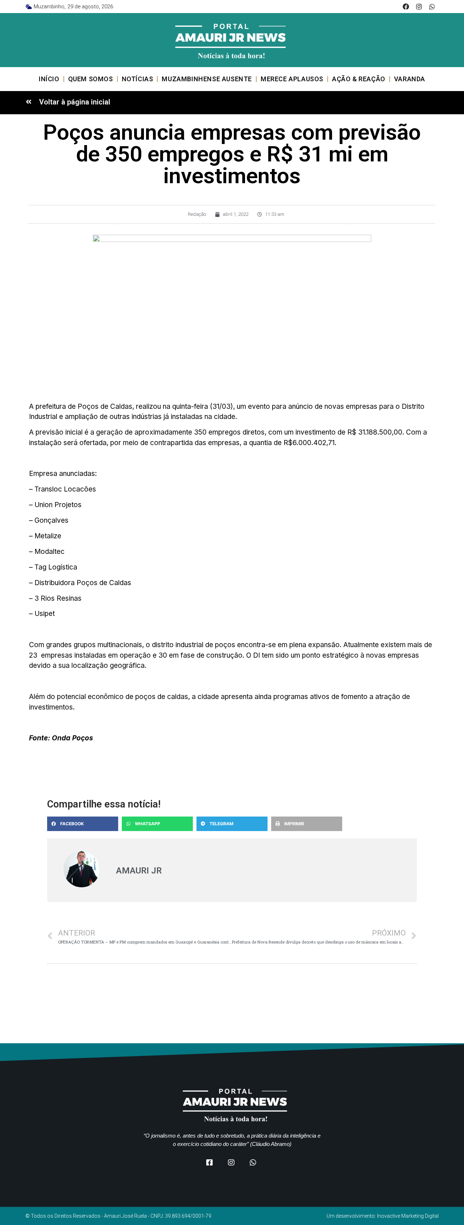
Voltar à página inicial (74, 102)
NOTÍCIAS (137, 79)
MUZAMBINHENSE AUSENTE (207, 79)
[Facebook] (406, 6)
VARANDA (409, 79)
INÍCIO (49, 79)
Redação (197, 214)
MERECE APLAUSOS (292, 79)
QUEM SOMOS (90, 79)
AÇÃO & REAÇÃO (358, 79)
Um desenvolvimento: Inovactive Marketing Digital (383, 1216)
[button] (82, 824)
